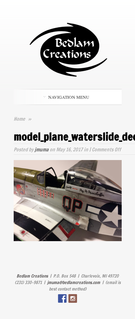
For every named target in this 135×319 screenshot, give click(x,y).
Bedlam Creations (32, 276)
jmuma (42, 149)
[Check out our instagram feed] (72, 298)
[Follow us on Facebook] (62, 298)
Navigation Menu (68, 97)
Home (19, 119)
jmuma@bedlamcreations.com (73, 282)
